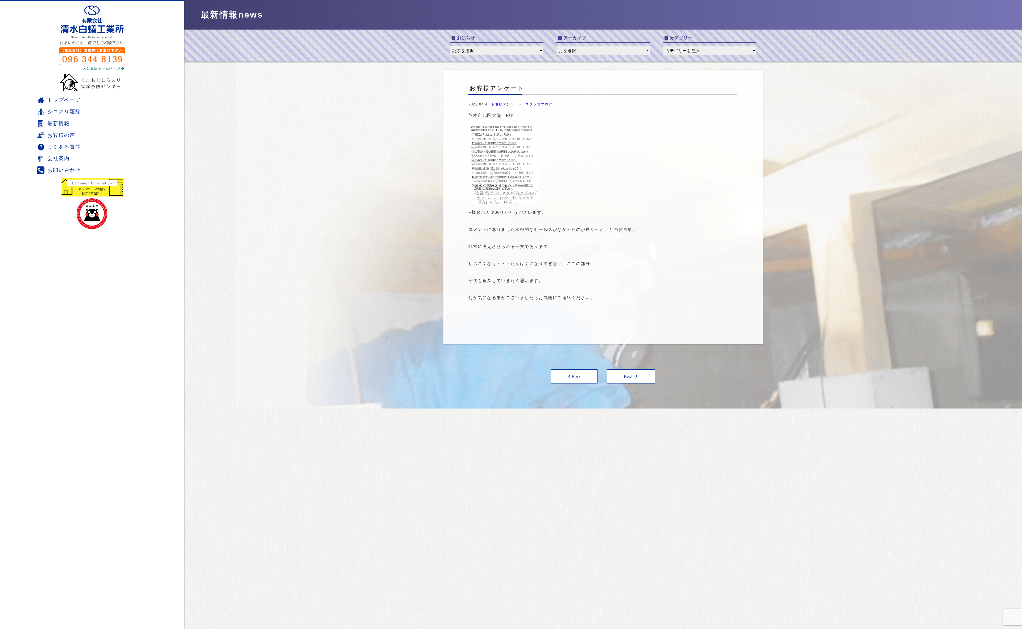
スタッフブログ (539, 104)
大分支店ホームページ (102, 68)
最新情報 (58, 123)
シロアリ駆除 (64, 112)
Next (628, 376)
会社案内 (58, 158)
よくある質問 (64, 147)
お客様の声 (61, 135)
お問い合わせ (64, 170)
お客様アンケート (506, 104)
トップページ (64, 100)
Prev (576, 376)
